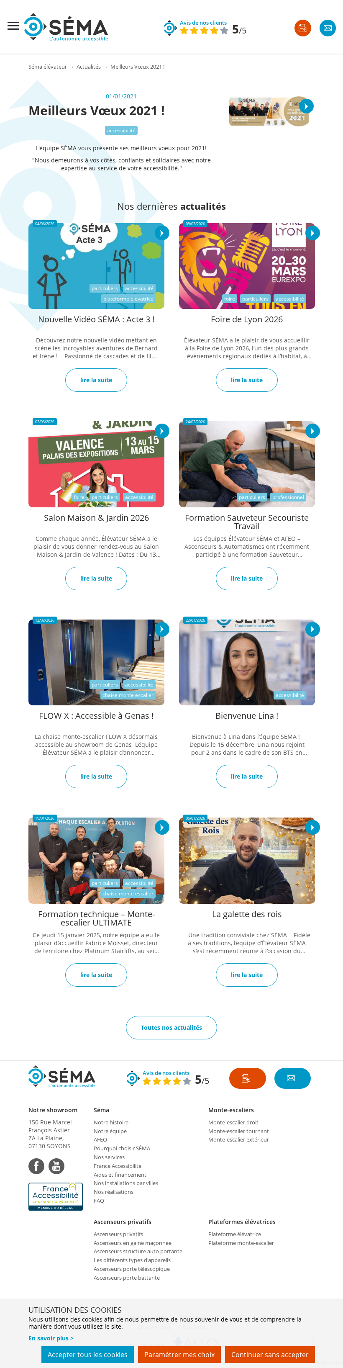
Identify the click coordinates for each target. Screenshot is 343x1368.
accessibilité (121, 130)
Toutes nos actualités (171, 1027)
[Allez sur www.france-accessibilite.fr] (56, 1197)
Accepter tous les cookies (88, 1354)
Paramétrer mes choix (179, 1354)
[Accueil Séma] (66, 26)
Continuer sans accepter (270, 1354)
